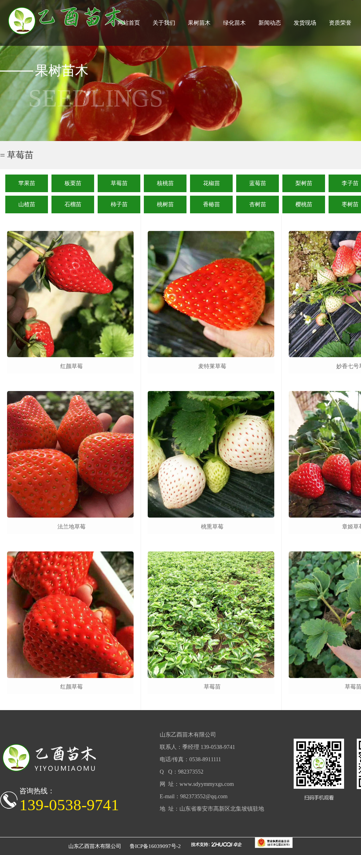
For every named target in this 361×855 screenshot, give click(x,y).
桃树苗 (165, 204)
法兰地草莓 (71, 527)
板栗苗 (73, 183)
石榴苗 (73, 204)
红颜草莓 (71, 366)
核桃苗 (165, 183)
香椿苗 (211, 204)
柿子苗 (119, 204)
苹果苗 (26, 183)
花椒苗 (211, 183)
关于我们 (164, 23)
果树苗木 (199, 23)
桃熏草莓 (212, 527)
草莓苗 (119, 183)
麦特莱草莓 (212, 366)
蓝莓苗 (257, 183)
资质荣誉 (340, 23)
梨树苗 (303, 183)
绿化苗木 (234, 23)
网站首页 (128, 23)
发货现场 (305, 23)
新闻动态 (269, 23)
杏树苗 (257, 204)
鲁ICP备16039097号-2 (155, 846)
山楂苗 (26, 204)
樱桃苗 (303, 204)
